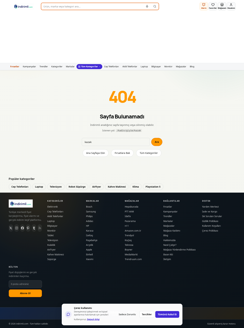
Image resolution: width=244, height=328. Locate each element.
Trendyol (129, 235)
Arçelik (89, 245)
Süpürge (51, 259)
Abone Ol (25, 293)
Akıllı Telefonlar (129, 66)
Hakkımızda (169, 240)
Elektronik (52, 206)
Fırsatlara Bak (122, 153)
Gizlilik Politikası (210, 221)
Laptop (144, 66)
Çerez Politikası (210, 230)
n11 (127, 225)
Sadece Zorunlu (127, 314)
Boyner (128, 249)
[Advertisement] (122, 37)
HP (87, 225)
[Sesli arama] (147, 6)
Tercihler (147, 314)
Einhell (89, 254)
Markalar (70, 66)
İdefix (128, 216)
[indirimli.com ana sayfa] (23, 6)
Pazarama (130, 221)
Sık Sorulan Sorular (212, 216)
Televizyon (56, 186)
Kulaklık (51, 245)
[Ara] (155, 6)
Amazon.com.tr (133, 230)
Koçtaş (128, 240)
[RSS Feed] (40, 228)
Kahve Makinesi (117, 186)
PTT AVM (129, 211)
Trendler (44, 66)
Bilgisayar (156, 66)
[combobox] (92, 6)
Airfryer (96, 186)
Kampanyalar (29, 66)
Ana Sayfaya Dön (95, 153)
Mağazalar (181, 66)
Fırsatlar (14, 66)
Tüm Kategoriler (89, 66)
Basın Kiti (168, 254)
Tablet (50, 235)
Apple (89, 249)
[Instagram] (16, 228)
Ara (157, 141)
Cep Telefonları (111, 66)
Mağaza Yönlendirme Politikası (179, 249)
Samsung (91, 211)
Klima (135, 186)
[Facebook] (22, 228)
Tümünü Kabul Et (167, 314)
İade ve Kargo (209, 211)
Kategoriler (56, 66)
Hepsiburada (131, 206)
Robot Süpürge (77, 186)
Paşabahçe (91, 240)
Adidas (89, 221)
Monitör (168, 66)
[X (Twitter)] (11, 228)
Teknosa (129, 245)
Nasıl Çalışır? (169, 245)
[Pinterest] (28, 228)
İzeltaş (89, 235)
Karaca (89, 230)
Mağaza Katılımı (171, 230)
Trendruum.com (133, 259)
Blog (192, 66)
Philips (89, 216)
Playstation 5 (153, 186)
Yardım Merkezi (210, 206)
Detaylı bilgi (93, 319)
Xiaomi (89, 259)
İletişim (167, 259)
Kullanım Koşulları (211, 225)
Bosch (89, 206)
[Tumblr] (34, 228)
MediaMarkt (131, 254)
